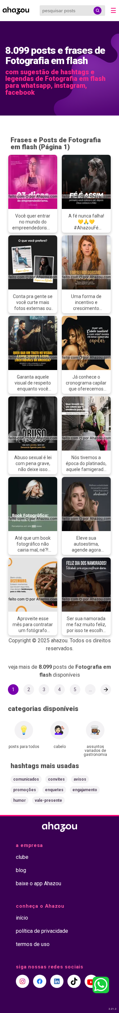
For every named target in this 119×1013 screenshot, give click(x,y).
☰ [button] (113, 11)
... (90, 689)
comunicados (26, 779)
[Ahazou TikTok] (74, 981)
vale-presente (48, 800)
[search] (97, 11)
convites (56, 779)
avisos (80, 779)
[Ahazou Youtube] (91, 981)
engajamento (84, 790)
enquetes (54, 790)
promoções (24, 790)
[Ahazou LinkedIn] (56, 981)
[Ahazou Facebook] (39, 981)
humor (19, 800)
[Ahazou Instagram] (22, 981)
